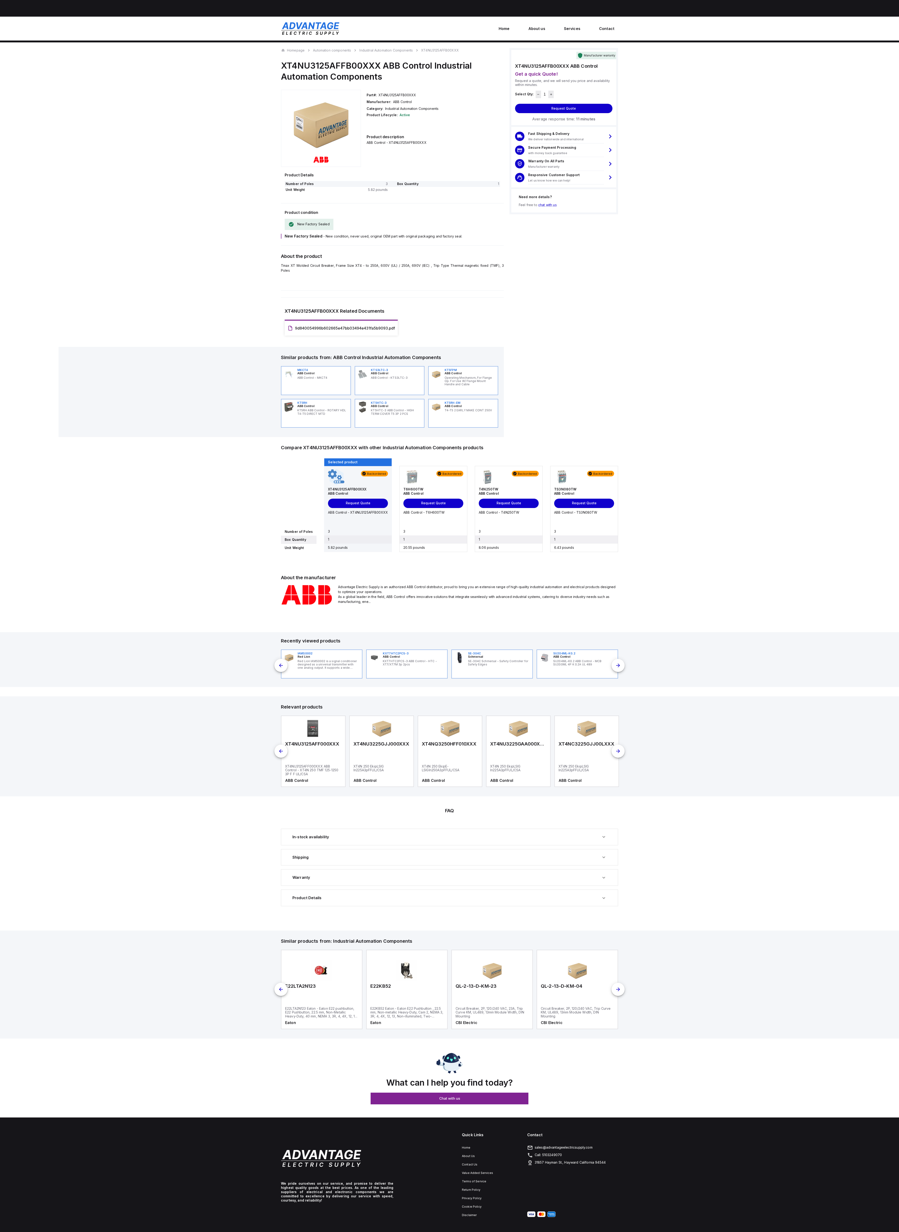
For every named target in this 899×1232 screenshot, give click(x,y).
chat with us (547, 205)
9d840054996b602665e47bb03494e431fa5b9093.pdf (345, 328)
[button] (563, 136)
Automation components (332, 50)
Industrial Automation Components (386, 50)
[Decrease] (538, 94)
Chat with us (449, 1098)
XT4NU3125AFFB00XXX (440, 50)
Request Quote (563, 108)
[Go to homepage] (337, 1158)
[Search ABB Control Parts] (306, 603)
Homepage (296, 50)
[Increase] (551, 94)
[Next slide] (618, 665)
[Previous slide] (280, 665)
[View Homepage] (310, 28)
